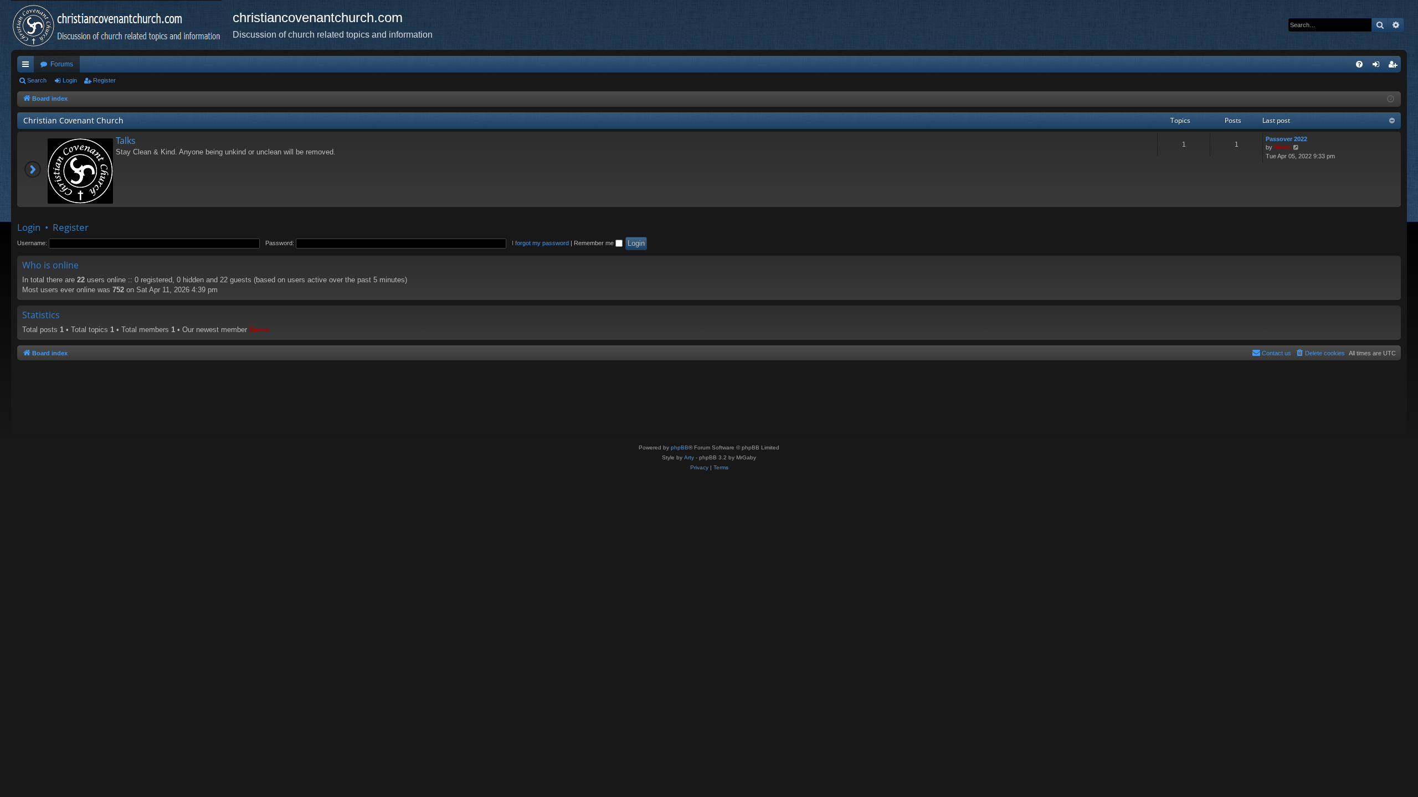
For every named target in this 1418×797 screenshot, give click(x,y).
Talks (126, 140)
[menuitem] (1359, 64)
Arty (689, 457)
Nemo (1282, 147)
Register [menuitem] (1395, 66)
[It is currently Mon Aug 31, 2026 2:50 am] (1390, 99)
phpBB (680, 447)
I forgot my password (540, 243)
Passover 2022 (1286, 139)
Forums (61, 64)
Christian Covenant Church (73, 120)
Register (104, 80)
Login (70, 80)
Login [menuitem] (1378, 66)
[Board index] (122, 25)
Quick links (28, 66)
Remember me (594, 243)
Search (37, 80)
